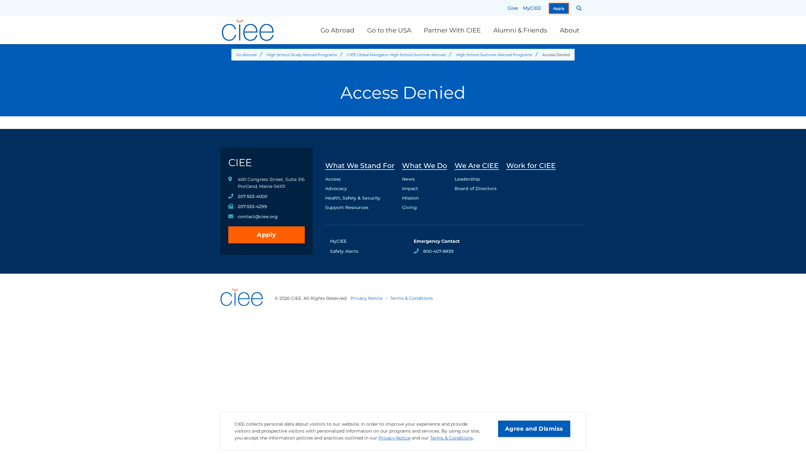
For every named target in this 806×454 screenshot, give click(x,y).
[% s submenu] (360, 209)
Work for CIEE (531, 165)
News (408, 179)
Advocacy (336, 188)
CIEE (240, 162)
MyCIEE (532, 8)
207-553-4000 (252, 196)
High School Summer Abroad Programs (494, 54)
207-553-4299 (252, 206)
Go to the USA (389, 30)
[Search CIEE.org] (579, 8)
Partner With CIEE (452, 30)
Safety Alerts (344, 251)
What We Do (424, 165)
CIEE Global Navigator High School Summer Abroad (396, 54)
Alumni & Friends (520, 30)
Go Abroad (338, 30)
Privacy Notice (394, 438)
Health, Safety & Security (352, 198)
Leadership (467, 179)
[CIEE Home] (248, 30)
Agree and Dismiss (534, 428)
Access (333, 179)
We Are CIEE (477, 165)
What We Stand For (359, 165)
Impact (410, 188)
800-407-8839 (438, 251)
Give (513, 8)
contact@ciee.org (258, 216)
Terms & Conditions (451, 438)
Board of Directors (476, 188)
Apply (559, 8)
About (569, 30)
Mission (410, 198)
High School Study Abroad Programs (302, 54)
